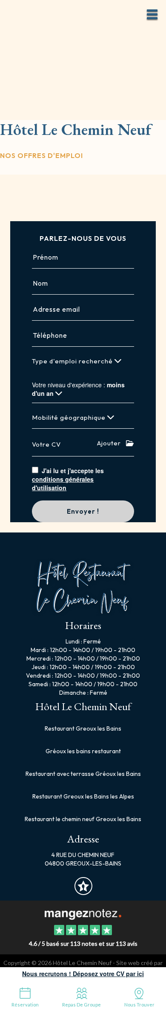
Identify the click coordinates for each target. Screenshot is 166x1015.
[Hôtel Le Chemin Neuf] (83, 913)
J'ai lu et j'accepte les (68, 479)
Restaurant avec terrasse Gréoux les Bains (83, 774)
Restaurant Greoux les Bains (83, 728)
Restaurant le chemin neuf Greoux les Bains (83, 819)
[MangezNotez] (83, 892)
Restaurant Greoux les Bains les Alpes (83, 796)
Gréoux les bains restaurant (83, 751)
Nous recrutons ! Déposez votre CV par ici (83, 973)
